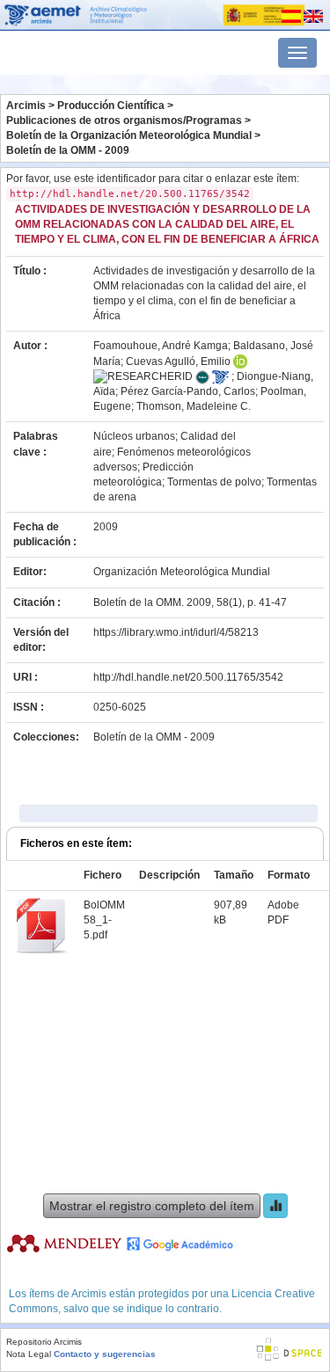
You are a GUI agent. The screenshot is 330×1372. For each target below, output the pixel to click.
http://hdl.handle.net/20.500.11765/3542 (188, 677)
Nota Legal (28, 1354)
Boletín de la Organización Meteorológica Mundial (129, 135)
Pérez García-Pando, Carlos (188, 391)
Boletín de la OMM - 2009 (67, 150)
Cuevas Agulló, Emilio (178, 361)
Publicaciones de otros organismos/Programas (124, 120)
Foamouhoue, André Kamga (160, 345)
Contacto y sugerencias (105, 1354)
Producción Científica (111, 105)
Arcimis (26, 105)
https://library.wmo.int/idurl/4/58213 (176, 632)
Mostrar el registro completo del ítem (151, 1206)
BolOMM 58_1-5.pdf (104, 920)
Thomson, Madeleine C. (193, 406)
